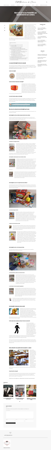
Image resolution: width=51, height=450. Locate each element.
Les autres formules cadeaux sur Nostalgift (16, 47)
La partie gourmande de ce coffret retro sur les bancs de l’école (19, 55)
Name (6, 419)
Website (26, 419)
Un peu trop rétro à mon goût (14, 59)
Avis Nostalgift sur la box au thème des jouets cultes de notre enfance (19, 49)
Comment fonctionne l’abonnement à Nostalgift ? (17, 46)
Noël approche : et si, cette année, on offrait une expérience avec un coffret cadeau (31, 399)
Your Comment (8, 410)
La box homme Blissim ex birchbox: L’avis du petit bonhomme (8, 398)
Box (26, 10)
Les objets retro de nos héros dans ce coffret (17, 53)
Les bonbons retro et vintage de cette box (16, 50)
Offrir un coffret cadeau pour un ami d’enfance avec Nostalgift (19, 398)
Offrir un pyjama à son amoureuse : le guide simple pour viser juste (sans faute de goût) (42, 61)
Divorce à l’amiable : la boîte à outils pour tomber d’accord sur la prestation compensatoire (42, 65)
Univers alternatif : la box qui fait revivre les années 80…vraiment (18, 58)
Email (16, 419)
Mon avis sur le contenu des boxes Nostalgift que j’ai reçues (17, 48)
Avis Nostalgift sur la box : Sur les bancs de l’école (17, 54)
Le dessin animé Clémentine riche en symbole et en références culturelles (42, 28)
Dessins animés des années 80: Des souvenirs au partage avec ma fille (42, 37)
